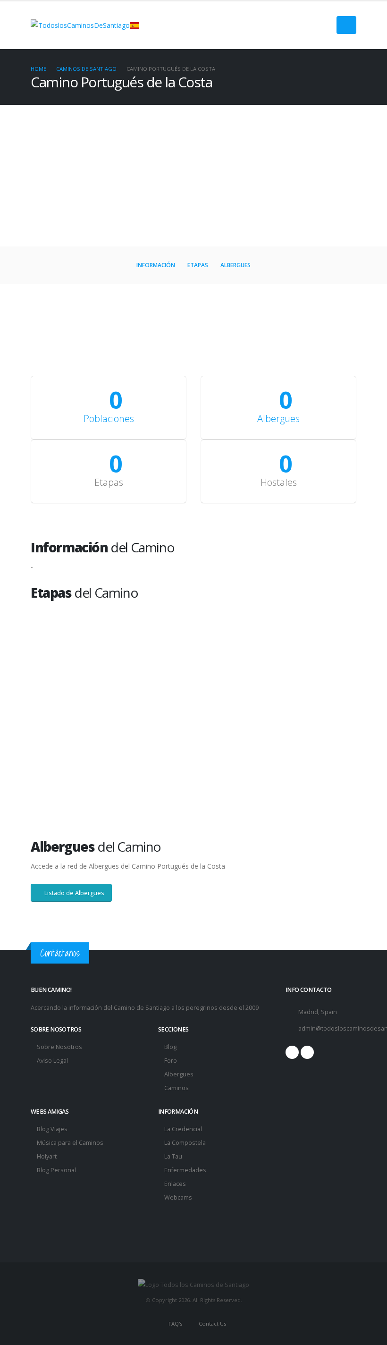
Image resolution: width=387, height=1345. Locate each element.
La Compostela (185, 1143)
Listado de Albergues (73, 892)
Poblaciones (109, 418)
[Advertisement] (193, 176)
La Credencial (183, 1129)
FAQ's (174, 1323)
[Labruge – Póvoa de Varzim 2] (275, 657)
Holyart (47, 1156)
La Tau (173, 1156)
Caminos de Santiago (86, 68)
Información (155, 265)
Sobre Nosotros (59, 1047)
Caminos (176, 1088)
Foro (170, 1061)
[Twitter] (307, 1052)
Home (38, 68)
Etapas (197, 265)
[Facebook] (292, 1052)
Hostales (279, 482)
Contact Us (211, 1323)
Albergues (235, 265)
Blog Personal (56, 1170)
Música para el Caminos (70, 1143)
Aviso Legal (52, 1061)
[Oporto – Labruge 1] (112, 657)
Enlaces (175, 1184)
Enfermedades (185, 1170)
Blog (170, 1047)
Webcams (178, 1197)
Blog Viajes (52, 1129)
